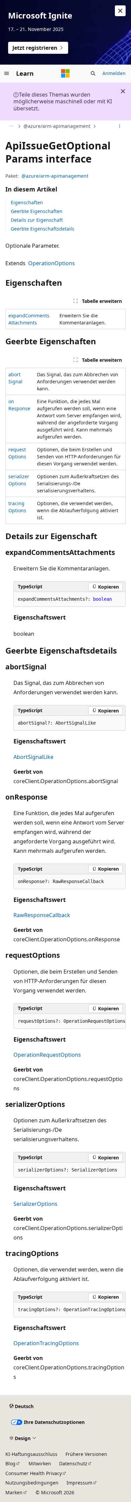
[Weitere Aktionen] (120, 126)
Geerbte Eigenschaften (36, 211)
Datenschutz (73, 1463)
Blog (10, 1463)
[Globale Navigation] (6, 73)
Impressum (79, 1482)
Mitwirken (40, 1463)
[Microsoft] (65, 73)
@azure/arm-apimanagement (57, 126)
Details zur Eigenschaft (37, 220)
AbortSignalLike (33, 757)
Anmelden (114, 73)
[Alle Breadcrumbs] (11, 126)
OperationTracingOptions (46, 1343)
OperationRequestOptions (47, 1054)
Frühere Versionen (86, 1454)
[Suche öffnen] (93, 73)
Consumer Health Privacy (33, 1473)
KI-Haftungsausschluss (31, 1454)
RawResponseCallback (41, 915)
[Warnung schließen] (120, 10)
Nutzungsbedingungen (31, 1482)
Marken (14, 1492)
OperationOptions (51, 263)
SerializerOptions (35, 1204)
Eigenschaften (27, 202)
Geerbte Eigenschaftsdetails (42, 228)
